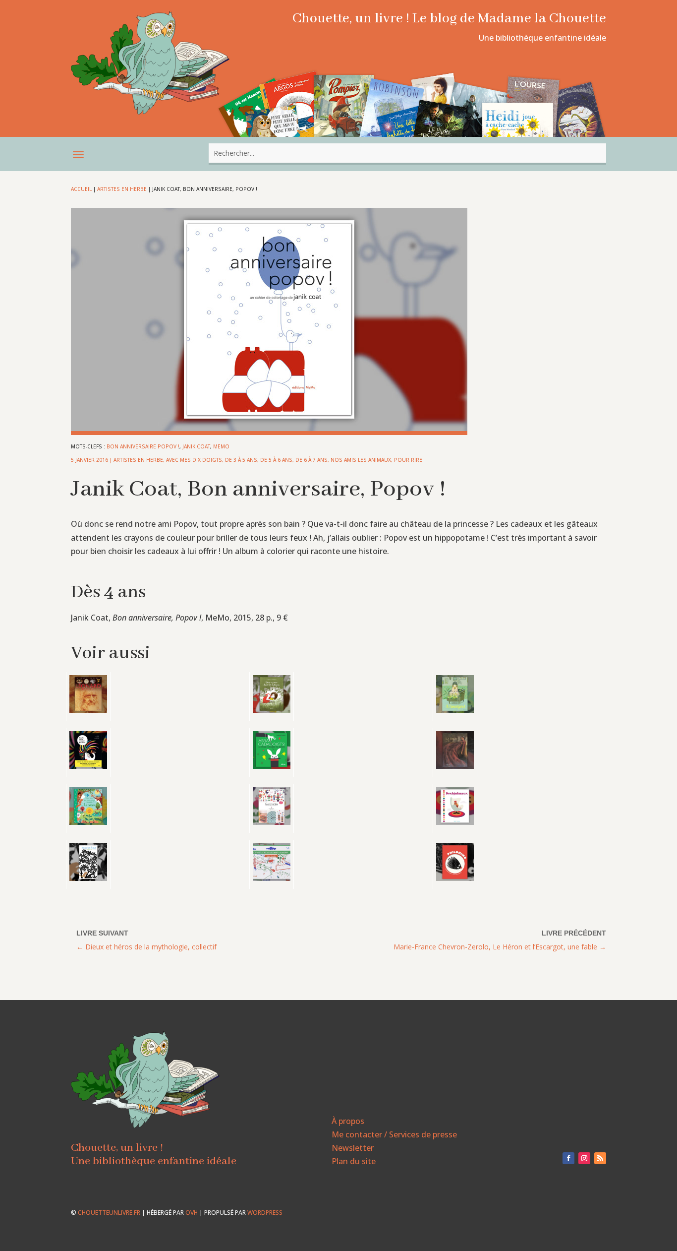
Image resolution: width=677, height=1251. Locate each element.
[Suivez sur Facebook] (568, 1158)
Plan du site (354, 1161)
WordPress (264, 1212)
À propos (348, 1121)
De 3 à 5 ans (241, 459)
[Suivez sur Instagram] (584, 1158)
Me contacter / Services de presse (394, 1134)
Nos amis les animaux (361, 459)
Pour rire (408, 459)
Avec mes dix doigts (194, 459)
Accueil (81, 189)
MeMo (221, 446)
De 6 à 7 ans (311, 459)
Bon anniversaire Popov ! (143, 446)
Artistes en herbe (122, 189)
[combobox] (407, 153)
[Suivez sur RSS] (600, 1158)
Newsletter (353, 1147)
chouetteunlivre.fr (109, 1212)
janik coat (196, 446)
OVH (191, 1212)
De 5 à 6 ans (276, 459)
